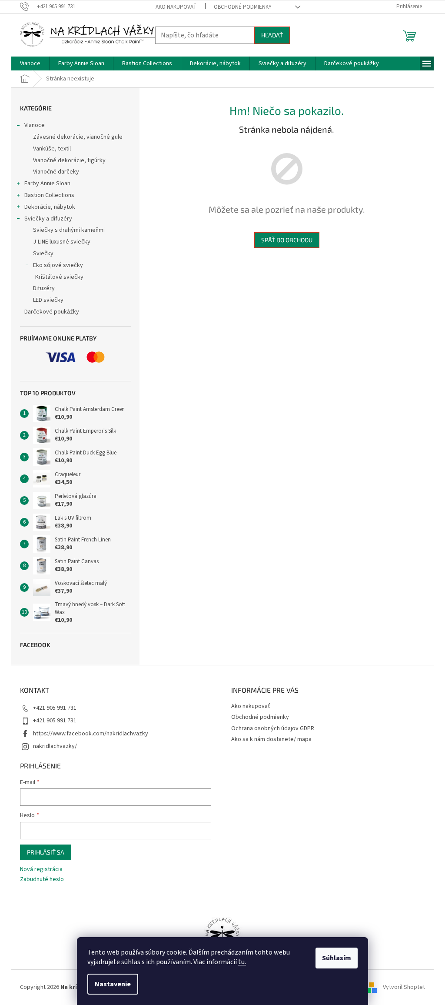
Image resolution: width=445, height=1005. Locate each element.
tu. (242, 962)
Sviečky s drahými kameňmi (69, 230)
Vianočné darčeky (56, 171)
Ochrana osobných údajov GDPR (272, 728)
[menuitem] (30, 63)
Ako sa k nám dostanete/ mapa (271, 739)
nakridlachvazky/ (55, 746)
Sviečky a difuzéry (48, 218)
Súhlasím (336, 958)
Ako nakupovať (176, 7)
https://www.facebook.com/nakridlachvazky (90, 733)
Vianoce (34, 125)
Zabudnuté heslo (42, 879)
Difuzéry (44, 288)
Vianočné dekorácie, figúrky (69, 160)
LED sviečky (48, 300)
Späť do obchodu (286, 240)
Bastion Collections (49, 195)
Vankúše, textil (52, 148)
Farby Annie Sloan (47, 183)
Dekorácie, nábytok (49, 207)
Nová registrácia (41, 869)
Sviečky (43, 253)
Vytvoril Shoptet (404, 987)
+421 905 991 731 (54, 708)
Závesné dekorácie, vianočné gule (78, 137)
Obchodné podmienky (243, 7)
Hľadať (272, 35)
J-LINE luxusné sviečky (61, 241)
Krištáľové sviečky (59, 277)
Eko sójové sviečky (58, 265)
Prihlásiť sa (45, 852)
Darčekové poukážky (51, 311)
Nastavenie (113, 984)
